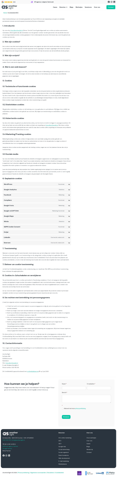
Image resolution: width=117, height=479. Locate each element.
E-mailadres (91, 384)
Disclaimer (50, 473)
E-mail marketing (63, 461)
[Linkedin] (114, 2)
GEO (59, 444)
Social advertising (63, 449)
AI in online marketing (64, 438)
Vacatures (88, 7)
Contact (89, 452)
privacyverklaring (80, 408)
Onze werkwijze (91, 438)
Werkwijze (79, 7)
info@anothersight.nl (18, 440)
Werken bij (90, 449)
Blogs (71, 7)
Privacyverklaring (23, 473)
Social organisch (63, 452)
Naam (64, 384)
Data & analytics (63, 455)
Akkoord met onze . (75, 408)
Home (5, 13)
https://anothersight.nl (16, 30)
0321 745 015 (7, 440)
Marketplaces (62, 464)
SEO (59, 441)
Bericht (64, 392)
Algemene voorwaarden (38, 473)
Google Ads (62, 446)
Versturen (66, 417)
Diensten (62, 7)
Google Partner (7, 448)
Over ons (97, 7)
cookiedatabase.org (33, 371)
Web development (64, 458)
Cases (55, 7)
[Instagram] (111, 2)
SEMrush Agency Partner (10, 446)
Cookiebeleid (59, 473)
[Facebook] (109, 2)
